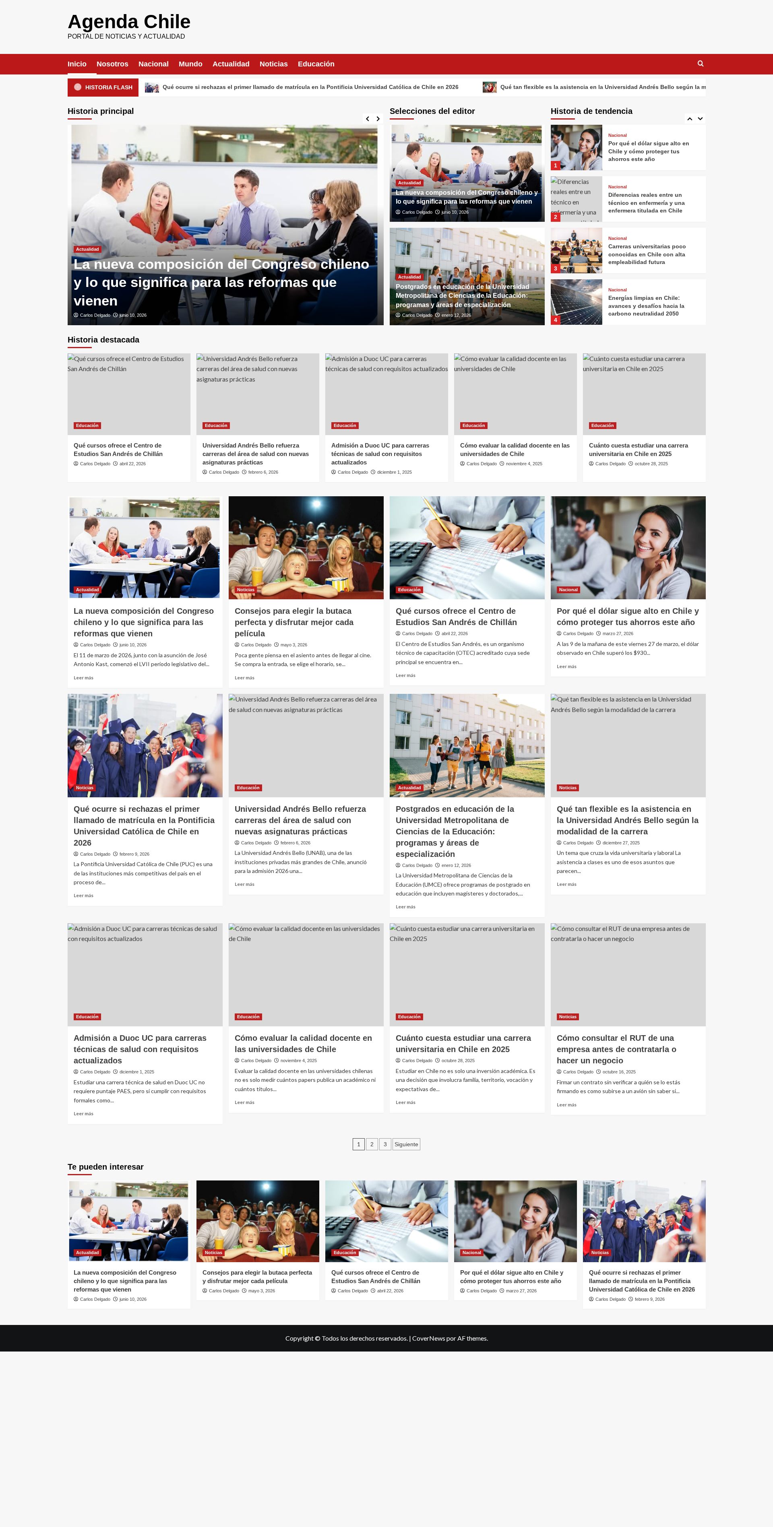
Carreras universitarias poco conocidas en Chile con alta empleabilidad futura (647, 203)
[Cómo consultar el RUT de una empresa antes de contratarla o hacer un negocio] (628, 975)
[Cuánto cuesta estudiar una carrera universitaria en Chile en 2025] (644, 394)
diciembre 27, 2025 (621, 842)
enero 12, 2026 (456, 315)
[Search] (701, 64)
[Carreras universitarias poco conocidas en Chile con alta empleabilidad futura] (576, 199)
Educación (316, 64)
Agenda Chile (129, 21)
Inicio (77, 64)
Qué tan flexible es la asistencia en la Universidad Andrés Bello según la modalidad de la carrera (533, 87)
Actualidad (231, 64)
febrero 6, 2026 (263, 472)
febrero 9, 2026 (134, 854)
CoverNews (428, 1338)
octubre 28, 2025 (651, 463)
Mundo (191, 64)
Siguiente (406, 1144)
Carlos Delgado (95, 315)
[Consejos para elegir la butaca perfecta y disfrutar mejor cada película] (306, 548)
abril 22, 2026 (133, 463)
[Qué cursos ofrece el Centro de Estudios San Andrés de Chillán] (129, 394)
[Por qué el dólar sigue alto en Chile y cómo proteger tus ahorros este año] (628, 548)
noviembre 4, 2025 (524, 463)
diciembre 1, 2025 (394, 472)
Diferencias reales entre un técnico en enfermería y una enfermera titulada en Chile (646, 151)
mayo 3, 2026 (294, 644)
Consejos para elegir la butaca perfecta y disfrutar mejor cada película (294, 622)
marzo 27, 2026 (618, 633)
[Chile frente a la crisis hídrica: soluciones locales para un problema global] (576, 302)
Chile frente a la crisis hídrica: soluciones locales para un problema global (649, 306)
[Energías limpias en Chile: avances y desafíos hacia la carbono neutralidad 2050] (576, 250)
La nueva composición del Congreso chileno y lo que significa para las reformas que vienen (221, 282)
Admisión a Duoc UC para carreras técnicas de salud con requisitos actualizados (380, 454)
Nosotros (112, 64)
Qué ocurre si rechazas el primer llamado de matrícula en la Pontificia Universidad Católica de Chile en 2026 (211, 87)
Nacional (153, 64)
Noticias (274, 64)
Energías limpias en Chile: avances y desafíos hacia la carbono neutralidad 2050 (646, 254)
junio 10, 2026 (133, 315)
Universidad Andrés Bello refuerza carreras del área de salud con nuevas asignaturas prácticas (256, 454)
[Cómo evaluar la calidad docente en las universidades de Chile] (515, 394)
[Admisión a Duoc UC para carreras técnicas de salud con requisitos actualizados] (386, 394)
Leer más (83, 678)
